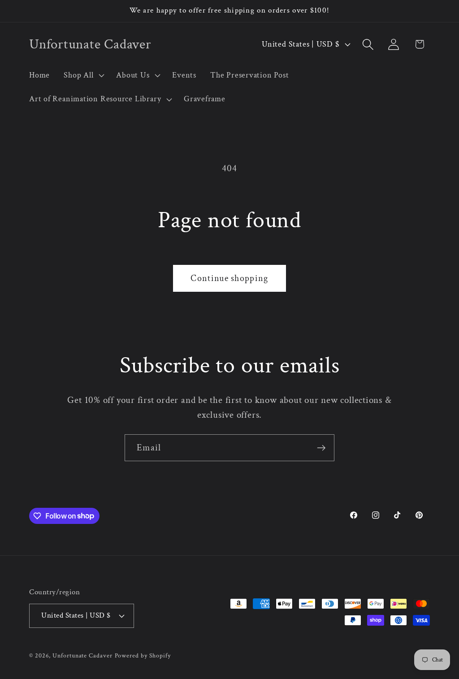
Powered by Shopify (143, 655)
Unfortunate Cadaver (82, 655)
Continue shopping (229, 278)
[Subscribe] (321, 448)
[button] (83, 75)
